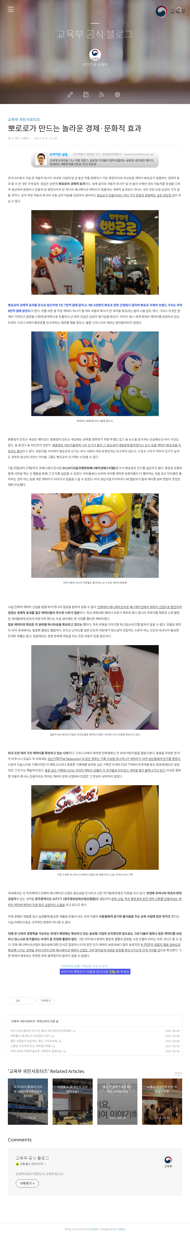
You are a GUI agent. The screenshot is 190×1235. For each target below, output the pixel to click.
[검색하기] (179, 9)
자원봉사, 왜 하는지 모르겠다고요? (30, 1036)
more (178, 1073)
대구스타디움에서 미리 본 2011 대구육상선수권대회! (40, 1031)
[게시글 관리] (30, 1000)
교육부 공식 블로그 (95, 34)
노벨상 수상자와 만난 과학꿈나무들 (30, 1046)
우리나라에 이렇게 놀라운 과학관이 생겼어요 (36, 1051)
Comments (20, 1140)
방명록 (86, 94)
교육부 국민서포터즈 (24, 119)
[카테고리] (11, 9)
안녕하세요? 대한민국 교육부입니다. (40, 1174)
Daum (94, 1229)
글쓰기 (71, 94)
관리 (118, 94)
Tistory (121, 1229)
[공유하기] (24, 1000)
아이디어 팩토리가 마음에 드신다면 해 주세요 (95, 971)
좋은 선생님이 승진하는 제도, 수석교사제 (33, 1041)
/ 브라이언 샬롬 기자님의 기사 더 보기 (83, 966)
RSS (102, 94)
